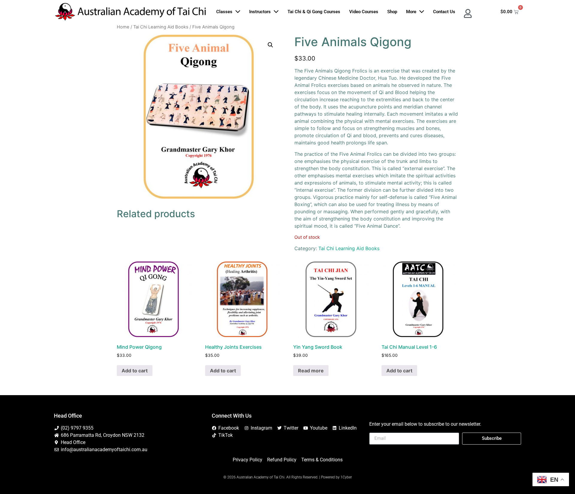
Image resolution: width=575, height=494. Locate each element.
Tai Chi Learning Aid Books (160, 27)
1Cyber (346, 477)
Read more (311, 371)
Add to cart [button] (135, 371)
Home (123, 27)
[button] (270, 45)
